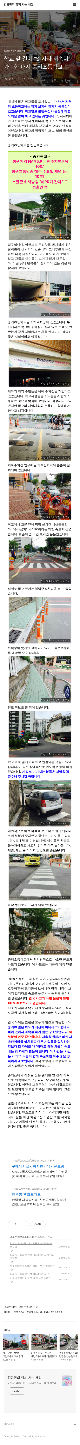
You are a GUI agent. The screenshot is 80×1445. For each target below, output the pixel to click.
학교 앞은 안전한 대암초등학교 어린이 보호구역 (31, 1245)
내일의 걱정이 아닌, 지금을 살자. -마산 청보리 (32, 1383)
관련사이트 (9, 1424)
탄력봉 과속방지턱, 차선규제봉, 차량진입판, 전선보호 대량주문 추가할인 (39, 1202)
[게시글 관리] (24, 1224)
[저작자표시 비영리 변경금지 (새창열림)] (51, 1224)
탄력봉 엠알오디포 (26, 1194)
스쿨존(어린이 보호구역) (22, 1236)
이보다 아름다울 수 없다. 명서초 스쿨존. (30, 1277)
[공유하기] (19, 1224)
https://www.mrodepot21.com (31, 1188)
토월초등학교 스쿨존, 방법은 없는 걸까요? (32, 1265)
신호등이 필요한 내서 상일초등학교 (28, 1273)
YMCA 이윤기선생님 (14, 1431)
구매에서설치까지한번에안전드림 (38, 1166)
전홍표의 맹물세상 (13, 1437)
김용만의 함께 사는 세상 (18, 4)
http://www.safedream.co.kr (30, 1160)
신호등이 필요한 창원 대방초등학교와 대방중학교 (32, 1256)
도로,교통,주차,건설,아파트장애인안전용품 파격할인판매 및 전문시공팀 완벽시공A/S (40, 1174)
